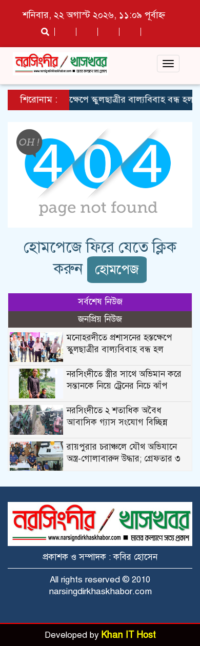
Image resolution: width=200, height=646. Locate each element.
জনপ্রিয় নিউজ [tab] (100, 319)
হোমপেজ (117, 269)
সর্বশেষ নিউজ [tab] (100, 301)
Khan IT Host (129, 634)
